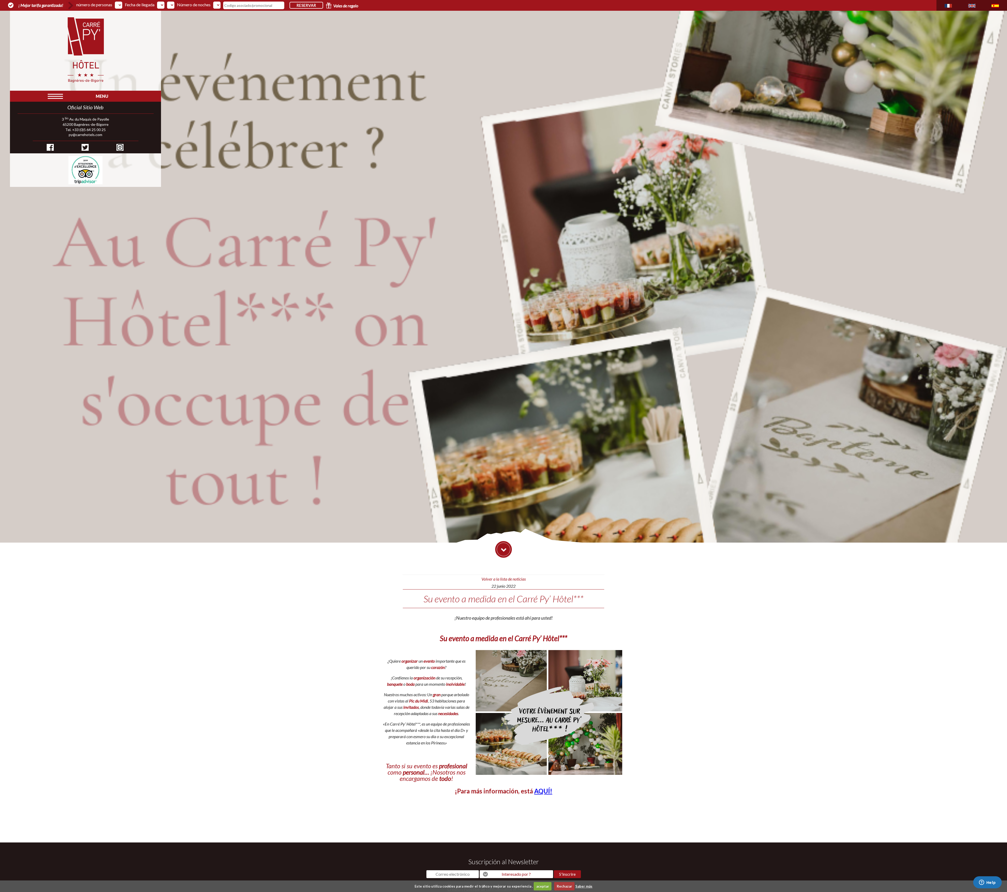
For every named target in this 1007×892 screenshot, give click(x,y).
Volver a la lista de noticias (503, 578)
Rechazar (564, 886)
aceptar (542, 886)
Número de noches (194, 5)
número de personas (94, 5)
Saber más (583, 886)
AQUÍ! (543, 791)
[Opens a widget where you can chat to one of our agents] (987, 882)
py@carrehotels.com (85, 134)
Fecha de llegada (139, 5)
